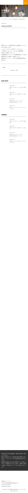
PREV (4, 67)
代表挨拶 (14, 271)
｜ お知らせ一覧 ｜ (14, 70)
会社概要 (14, 311)
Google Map (21, 302)
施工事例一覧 (14, 227)
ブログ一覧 (14, 405)
